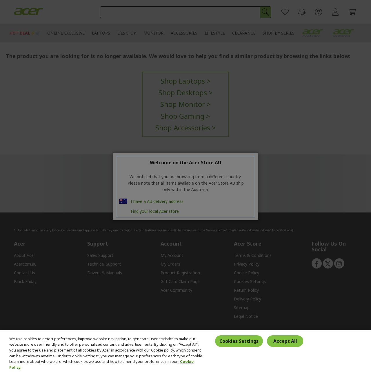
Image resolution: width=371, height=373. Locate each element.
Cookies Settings (239, 341)
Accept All (285, 341)
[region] (185, 351)
